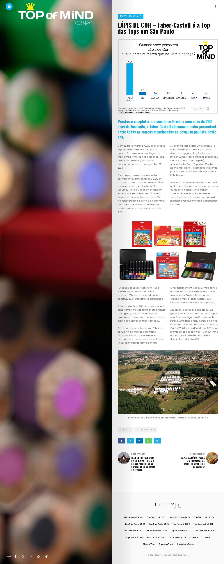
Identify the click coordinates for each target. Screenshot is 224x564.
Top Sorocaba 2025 (204, 530)
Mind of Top (149, 544)
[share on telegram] (46, 556)
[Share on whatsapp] (148, 440)
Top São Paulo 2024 (135, 524)
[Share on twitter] (130, 440)
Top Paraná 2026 (181, 524)
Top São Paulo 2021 (156, 517)
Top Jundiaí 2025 (177, 537)
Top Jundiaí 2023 (134, 537)
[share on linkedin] (30, 556)
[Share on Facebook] (121, 440)
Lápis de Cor (125, 430)
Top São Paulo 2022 (180, 517)
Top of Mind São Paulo (130, 16)
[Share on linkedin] (139, 440)
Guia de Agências (185, 544)
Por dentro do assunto (200, 537)
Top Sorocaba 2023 (157, 530)
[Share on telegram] (157, 440)
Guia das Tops (166, 544)
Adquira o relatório (133, 517)
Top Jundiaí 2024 (156, 537)
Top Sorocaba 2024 (181, 530)
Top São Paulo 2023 (204, 517)
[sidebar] (215, 6)
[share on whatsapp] (38, 556)
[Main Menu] (9, 7)
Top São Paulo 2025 (145, 430)
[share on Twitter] (23, 556)
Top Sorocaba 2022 (133, 530)
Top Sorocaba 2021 (203, 524)
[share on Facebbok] (15, 556)
